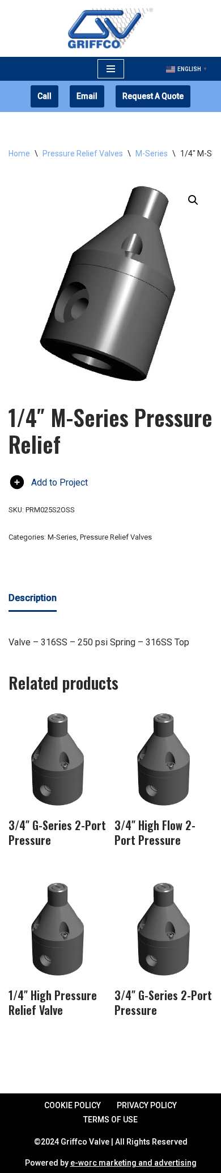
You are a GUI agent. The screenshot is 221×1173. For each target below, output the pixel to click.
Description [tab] (32, 597)
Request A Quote (153, 96)
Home (19, 153)
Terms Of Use (110, 1119)
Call (44, 96)
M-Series (151, 153)
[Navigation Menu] (110, 68)
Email (86, 96)
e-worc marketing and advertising (133, 1162)
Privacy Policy (147, 1105)
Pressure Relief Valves (82, 153)
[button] (193, 200)
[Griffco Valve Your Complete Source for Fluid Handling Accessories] (110, 28)
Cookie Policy (72, 1105)
